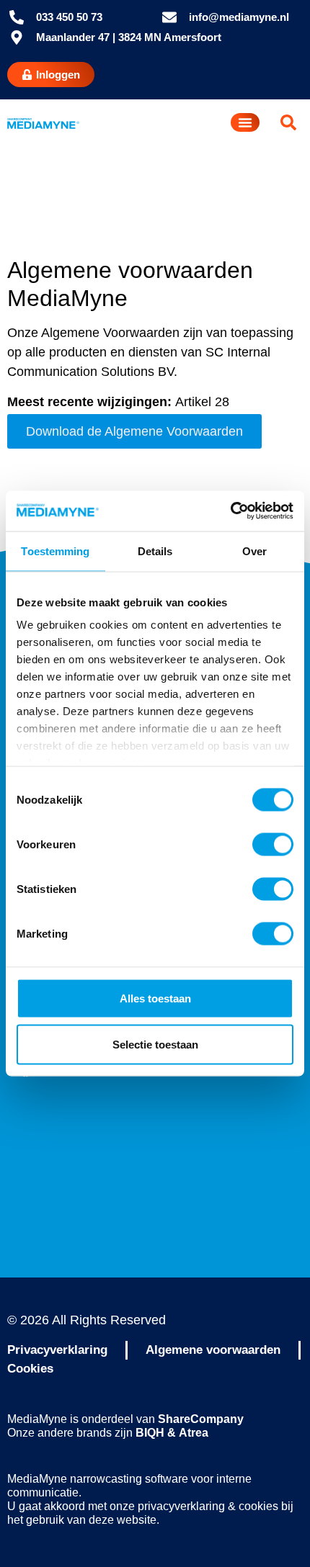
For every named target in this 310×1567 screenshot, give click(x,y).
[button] (288, 122)
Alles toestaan (155, 998)
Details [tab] (155, 550)
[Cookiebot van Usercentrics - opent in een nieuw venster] (230, 511)
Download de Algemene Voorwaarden (134, 431)
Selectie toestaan (155, 1044)
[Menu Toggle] (245, 122)
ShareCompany (201, 1419)
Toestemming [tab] (55, 550)
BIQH (150, 1433)
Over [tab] (254, 550)
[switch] (272, 844)
